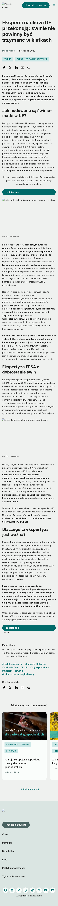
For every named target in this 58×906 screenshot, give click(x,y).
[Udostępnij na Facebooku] (4, 68)
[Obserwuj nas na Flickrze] (12, 890)
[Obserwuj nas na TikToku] (32, 890)
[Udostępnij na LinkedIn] (16, 68)
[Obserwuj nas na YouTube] (46, 890)
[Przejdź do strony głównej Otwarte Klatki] (8, 5)
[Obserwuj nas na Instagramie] (19, 890)
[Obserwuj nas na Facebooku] (5, 890)
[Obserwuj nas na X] (39, 890)
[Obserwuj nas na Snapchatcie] (25, 890)
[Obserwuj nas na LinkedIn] (52, 890)
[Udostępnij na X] (10, 68)
